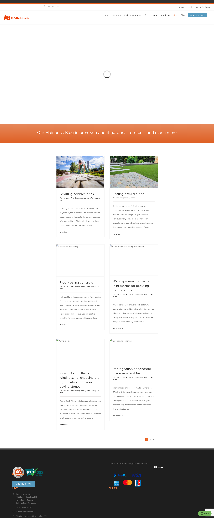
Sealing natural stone (128, 194)
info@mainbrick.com (202, 7)
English (59, 1)
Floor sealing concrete (76, 282)
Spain (52, 1)
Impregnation (85, 198)
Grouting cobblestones (77, 194)
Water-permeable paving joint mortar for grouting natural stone (131, 286)
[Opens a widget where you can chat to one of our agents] (205, 514)
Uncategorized (129, 198)
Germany (49, 1)
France (55, 1)
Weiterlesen (64, 232)
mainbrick (66, 198)
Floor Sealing (75, 198)
